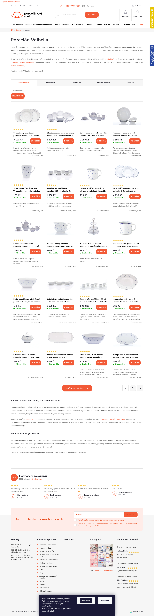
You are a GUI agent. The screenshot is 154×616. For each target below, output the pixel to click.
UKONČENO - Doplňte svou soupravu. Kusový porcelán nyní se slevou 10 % (22, 557)
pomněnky (21, 65)
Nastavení (86, 600)
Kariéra (41, 570)
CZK (136, 6)
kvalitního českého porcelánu (22, 62)
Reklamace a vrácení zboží (48, 560)
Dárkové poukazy (35, 6)
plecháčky (109, 59)
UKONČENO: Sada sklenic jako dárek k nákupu (21, 546)
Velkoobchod (44, 588)
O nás (41, 581)
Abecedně (130, 83)
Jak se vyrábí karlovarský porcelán (48, 577)
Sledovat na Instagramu (103, 570)
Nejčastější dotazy (45, 591)
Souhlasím (105, 600)
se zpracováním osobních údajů (113, 520)
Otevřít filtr (17, 96)
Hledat (91, 15)
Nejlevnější (50, 83)
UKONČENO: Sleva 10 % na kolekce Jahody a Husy (20, 551)
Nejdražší (77, 83)
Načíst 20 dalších (75, 388)
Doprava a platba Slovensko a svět (49, 556)
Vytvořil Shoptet (138, 611)
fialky (13, 65)
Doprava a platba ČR (46, 551)
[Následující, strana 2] (133, 388)
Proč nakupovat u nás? (18, 6)
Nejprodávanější (103, 83)
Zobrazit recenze (36, 479)
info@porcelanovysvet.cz (10, 1)
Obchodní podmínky (46, 563)
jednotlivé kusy (31, 419)
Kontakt (42, 584)
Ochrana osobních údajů (48, 566)
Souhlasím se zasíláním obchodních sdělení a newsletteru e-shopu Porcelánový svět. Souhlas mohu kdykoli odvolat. (107, 525)
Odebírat (130, 514)
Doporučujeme (23, 83)
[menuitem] (17, 24)
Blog (41, 573)
